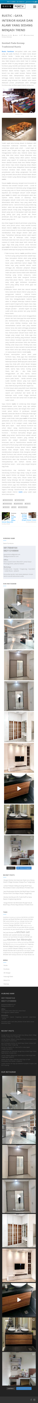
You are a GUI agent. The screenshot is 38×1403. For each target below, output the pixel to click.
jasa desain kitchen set (19, 929)
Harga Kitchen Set (16, 925)
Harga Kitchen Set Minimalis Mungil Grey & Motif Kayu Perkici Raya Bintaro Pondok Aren (18, 904)
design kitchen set (26, 921)
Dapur (18, 921)
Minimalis (7, 507)
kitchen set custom (10, 935)
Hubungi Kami (8, 976)
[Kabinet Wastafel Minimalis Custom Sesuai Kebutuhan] (19, 789)
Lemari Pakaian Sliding (15, 948)
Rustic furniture (8, 51)
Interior (28, 503)
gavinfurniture (19, 503)
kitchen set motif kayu (23, 942)
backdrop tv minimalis (15, 917)
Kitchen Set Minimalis (19, 939)
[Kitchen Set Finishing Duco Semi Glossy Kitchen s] (19, 604)
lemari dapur (8, 946)
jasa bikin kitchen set (25, 927)
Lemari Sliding (27, 948)
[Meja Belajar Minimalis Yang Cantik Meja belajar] (19, 850)
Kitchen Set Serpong (15, 944)
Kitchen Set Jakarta (18, 937)
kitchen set (23, 932)
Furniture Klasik (29, 35)
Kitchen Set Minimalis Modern (10, 942)
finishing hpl (6, 923)
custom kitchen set (11, 921)
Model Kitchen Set (9, 950)
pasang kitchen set (19, 952)
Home (6, 965)
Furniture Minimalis (7, 37)
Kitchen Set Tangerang (26, 944)
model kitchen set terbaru (23, 950)
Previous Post (9, 517)
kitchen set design (23, 935)
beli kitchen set (25, 917)
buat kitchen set (16, 919)
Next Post (28, 516)
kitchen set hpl (8, 937)
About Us (7, 980)
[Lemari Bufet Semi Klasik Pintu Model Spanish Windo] (19, 727)
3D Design (7, 973)
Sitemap (6, 984)
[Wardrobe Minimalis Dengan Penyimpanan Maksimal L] (19, 665)
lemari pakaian (19, 946)
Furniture (12, 923)
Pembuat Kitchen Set (17, 954)
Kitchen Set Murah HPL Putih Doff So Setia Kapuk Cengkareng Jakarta (17, 898)
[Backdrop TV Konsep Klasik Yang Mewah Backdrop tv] (19, 758)
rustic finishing (23, 507)
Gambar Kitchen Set (20, 923)
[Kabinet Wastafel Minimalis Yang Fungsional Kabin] (19, 819)
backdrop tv (6, 917)
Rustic (14, 507)
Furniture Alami (20, 500)
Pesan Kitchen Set (29, 954)
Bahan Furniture (9, 500)
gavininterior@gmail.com (12, 554)
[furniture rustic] (19, 112)
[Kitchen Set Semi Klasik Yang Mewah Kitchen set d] (19, 635)
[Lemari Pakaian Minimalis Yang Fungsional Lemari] (19, 696)
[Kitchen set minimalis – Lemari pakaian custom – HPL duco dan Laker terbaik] (13, 9)
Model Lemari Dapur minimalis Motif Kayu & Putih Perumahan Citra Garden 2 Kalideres (15, 1060)
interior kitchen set (13, 927)
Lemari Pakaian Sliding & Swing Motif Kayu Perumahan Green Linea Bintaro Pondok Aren (18, 887)
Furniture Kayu (8, 503)
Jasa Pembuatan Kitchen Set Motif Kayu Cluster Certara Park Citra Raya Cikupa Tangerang (19, 892)
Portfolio (6, 969)
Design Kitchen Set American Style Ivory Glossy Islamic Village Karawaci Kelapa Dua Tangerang (19, 881)
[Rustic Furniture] (19, 129)
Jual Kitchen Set (11, 932)
